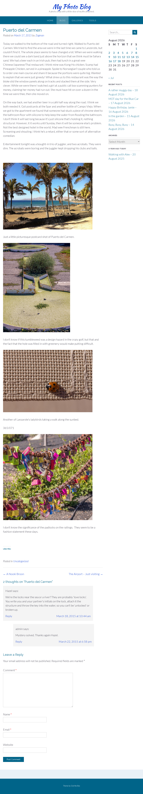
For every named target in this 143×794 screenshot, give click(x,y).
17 (114, 61)
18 (119, 61)
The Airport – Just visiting (86, 574)
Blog (62, 20)
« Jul (111, 77)
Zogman (39, 35)
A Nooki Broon (13, 574)
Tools (92, 20)
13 (128, 57)
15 (137, 57)
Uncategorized (20, 561)
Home (50, 20)
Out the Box (75, 786)
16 (110, 61)
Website (8, 744)
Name (7, 714)
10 (114, 57)
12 (123, 57)
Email (7, 729)
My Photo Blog (71, 6)
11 (119, 57)
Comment (10, 670)
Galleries (77, 20)
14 (132, 57)
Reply (8, 616)
